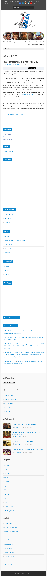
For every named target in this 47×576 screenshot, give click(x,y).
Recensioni (7, 248)
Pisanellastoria (8, 544)
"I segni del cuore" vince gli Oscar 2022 (24, 424)
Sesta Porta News (9, 556)
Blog (5, 469)
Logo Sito (6, 3)
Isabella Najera (8, 337)
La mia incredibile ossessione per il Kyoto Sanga (28, 449)
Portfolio (7, 222)
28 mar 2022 (17, 427)
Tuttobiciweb (8, 561)
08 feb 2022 (17, 444)
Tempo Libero (8, 506)
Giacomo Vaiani (9, 403)
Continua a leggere (15, 114)
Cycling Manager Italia (11, 527)
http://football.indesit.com (25, 94)
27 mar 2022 (17, 437)
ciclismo (7, 481)
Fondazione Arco (9, 536)
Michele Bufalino (19, 64)
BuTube (6, 473)
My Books (7, 218)
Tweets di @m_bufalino (10, 151)
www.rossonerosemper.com (28, 74)
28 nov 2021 (17, 452)
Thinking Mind (9, 511)
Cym (5, 486)
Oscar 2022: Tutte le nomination (22, 441)
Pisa (5, 498)
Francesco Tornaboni (10, 399)
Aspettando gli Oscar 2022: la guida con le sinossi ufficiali (26, 433)
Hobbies (17, 1)
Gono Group (8, 540)
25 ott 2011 (8, 64)
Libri (5, 490)
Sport (6, 502)
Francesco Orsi (8, 395)
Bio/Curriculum (9, 214)
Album (5, 1)
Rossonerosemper (9, 552)
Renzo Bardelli (8, 548)
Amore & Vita (8, 523)
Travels (11, 1)
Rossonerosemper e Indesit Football (20, 61)
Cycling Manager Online (11, 531)
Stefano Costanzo (9, 412)
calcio (6, 477)
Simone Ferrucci (9, 408)
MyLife (6, 494)
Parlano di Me (8, 244)
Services (6, 236)
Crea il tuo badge (7, 139)
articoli (6, 465)
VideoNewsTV (8, 565)
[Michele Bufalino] (4, 137)
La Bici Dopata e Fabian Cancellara (30, 1)
